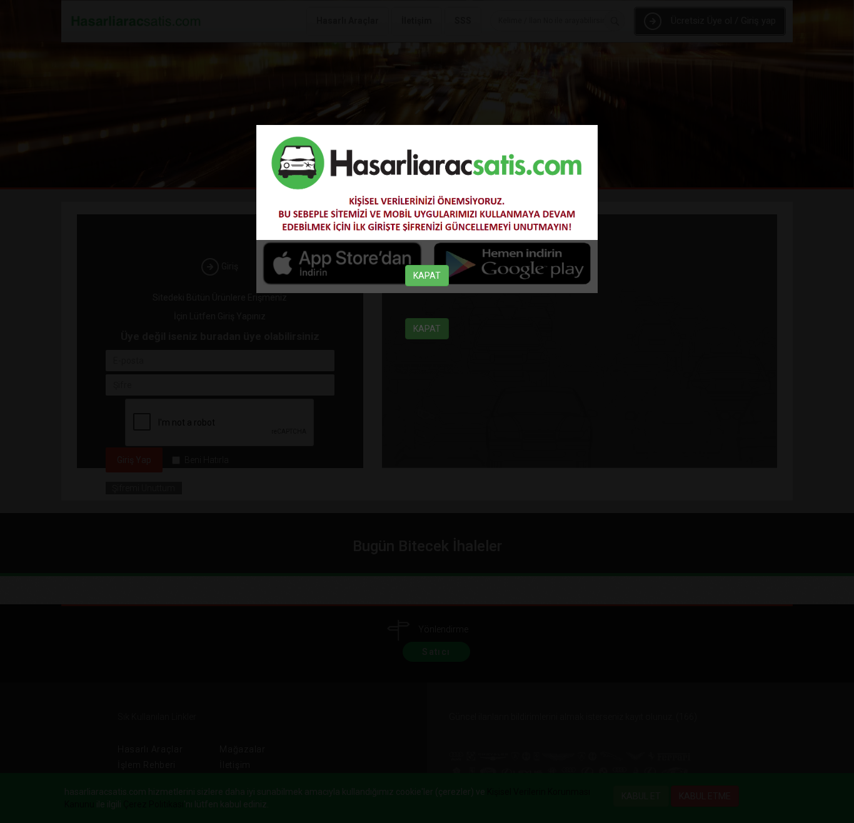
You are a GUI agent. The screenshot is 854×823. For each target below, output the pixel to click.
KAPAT (427, 276)
